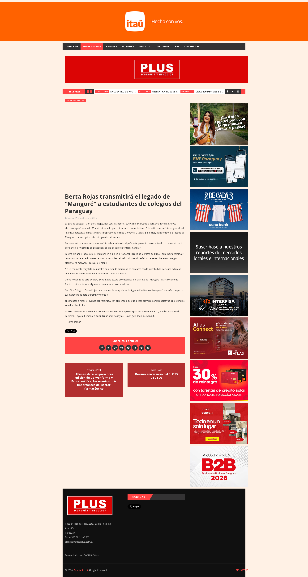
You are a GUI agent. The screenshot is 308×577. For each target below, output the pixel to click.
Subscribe (243, 570)
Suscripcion (191, 46)
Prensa (70, 218)
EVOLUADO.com (92, 555)
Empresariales (92, 46)
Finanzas (111, 46)
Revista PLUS (81, 570)
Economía (128, 46)
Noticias (72, 46)
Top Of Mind (162, 46)
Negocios (144, 46)
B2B (177, 46)
